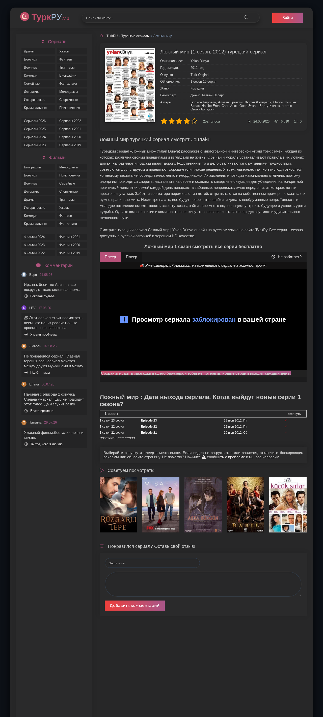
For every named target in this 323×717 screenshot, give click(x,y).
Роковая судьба (42, 296)
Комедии (30, 75)
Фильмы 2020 (69, 245)
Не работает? (290, 257)
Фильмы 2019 (69, 253)
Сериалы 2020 (70, 137)
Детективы (32, 92)
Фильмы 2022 (34, 253)
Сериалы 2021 (70, 129)
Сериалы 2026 (35, 121)
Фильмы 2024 (34, 237)
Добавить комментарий (135, 605)
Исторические (34, 100)
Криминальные (35, 108)
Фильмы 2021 (69, 237)
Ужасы (64, 51)
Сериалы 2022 (70, 121)
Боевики (30, 59)
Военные (30, 67)
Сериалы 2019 (70, 145)
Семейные (32, 83)
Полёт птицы (40, 372)
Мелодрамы (68, 92)
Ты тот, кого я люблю (46, 444)
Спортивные (68, 100)
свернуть (294, 414)
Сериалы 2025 (35, 129)
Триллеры (66, 67)
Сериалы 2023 (35, 145)
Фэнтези (65, 59)
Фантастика (68, 83)
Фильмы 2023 (34, 245)
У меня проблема (43, 334)
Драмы (29, 51)
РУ (50, 17)
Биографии (67, 75)
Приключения (69, 108)
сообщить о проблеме (225, 457)
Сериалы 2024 (35, 137)
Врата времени (41, 410)
